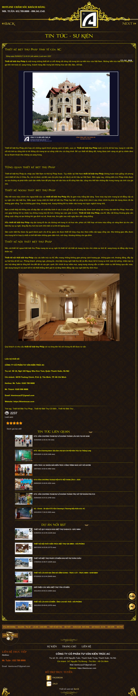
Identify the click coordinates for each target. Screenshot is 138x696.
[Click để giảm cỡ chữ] (131, 60)
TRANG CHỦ (69, 646)
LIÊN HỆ (86, 646)
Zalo (55, 684)
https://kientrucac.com (86, 668)
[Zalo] (132, 596)
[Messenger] (132, 606)
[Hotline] (10, 636)
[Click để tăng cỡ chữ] (129, 60)
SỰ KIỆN (52, 646)
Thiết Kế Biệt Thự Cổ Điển (45, 409)
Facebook (58, 678)
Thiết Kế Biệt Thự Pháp (23, 409)
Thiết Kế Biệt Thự (65, 409)
